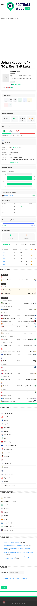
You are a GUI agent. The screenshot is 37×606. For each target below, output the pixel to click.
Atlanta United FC (8, 195)
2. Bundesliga (7, 442)
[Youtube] (19, 603)
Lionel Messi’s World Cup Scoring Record (14, 545)
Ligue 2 (6, 467)
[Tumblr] (21, 603)
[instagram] (22, 603)
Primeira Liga (7, 434)
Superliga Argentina (9, 485)
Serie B (6, 438)
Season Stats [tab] (7, 244)
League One (7, 463)
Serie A (6, 420)
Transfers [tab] (23, 244)
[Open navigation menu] (2, 4)
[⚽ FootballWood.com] (18, 6)
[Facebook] (14, 603)
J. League (6, 456)
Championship (8, 449)
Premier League (8, 413)
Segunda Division (8, 478)
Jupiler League (8, 460)
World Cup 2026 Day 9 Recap (11, 542)
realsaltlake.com (13, 162)
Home (2, 18)
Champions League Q (10, 445)
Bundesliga (7, 427)
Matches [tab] (32, 244)
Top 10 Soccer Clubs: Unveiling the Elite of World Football (18, 552)
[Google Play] (24, 603)
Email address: (5, 572)
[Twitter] (16, 603)
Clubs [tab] (15, 244)
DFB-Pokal (7, 452)
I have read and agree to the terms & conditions (15, 578)
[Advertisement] (18, 40)
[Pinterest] (17, 603)
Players (7, 18)
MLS (14, 82)
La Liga (6, 416)
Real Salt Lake (16, 84)
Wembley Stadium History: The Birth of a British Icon (17, 548)
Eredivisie (6, 431)
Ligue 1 (6, 424)
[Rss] (12, 603)
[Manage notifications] (4, 602)
